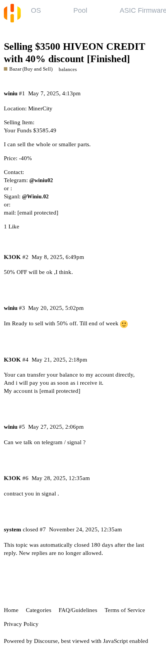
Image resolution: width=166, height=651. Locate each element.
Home (11, 610)
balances (68, 69)
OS (36, 10)
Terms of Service (125, 610)
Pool (80, 10)
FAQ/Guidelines (78, 610)
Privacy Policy (21, 624)
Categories (38, 610)
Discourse (46, 641)
